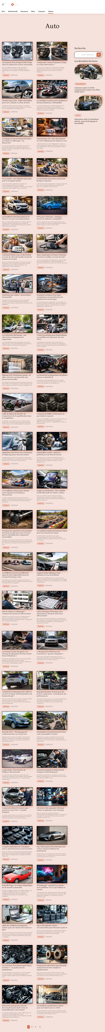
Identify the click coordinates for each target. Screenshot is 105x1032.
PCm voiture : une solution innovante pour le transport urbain (16, 180)
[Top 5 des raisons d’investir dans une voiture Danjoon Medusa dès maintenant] (52, 835)
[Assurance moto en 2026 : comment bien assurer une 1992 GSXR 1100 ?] (88, 72)
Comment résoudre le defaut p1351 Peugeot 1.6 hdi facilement (50, 771)
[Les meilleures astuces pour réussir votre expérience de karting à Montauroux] (17, 479)
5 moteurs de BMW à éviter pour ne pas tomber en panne (50, 415)
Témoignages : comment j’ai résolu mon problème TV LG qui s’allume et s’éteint (51, 887)
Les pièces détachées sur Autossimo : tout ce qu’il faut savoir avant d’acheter (17, 848)
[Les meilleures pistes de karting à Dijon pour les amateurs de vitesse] (52, 519)
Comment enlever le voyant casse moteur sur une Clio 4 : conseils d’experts (15, 810)
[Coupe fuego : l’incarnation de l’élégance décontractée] (17, 758)
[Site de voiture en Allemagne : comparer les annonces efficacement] (17, 600)
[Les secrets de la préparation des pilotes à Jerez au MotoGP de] (52, 364)
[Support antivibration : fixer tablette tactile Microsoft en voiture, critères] (52, 479)
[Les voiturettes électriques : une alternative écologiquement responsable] (17, 324)
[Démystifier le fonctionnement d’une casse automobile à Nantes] (52, 720)
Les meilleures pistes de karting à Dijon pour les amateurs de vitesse (52, 532)
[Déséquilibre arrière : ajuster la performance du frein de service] (52, 441)
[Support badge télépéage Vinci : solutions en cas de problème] (52, 561)
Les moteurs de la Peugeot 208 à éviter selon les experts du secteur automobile (17, 64)
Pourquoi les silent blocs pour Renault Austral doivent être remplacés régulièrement (51, 968)
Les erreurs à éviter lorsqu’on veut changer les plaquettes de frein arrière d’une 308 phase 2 (17, 654)
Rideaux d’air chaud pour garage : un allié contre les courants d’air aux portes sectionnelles (16, 377)
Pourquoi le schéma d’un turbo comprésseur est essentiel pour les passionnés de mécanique (50, 297)
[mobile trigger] (4, 4)
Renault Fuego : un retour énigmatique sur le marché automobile (17, 886)
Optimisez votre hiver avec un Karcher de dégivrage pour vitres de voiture (17, 454)
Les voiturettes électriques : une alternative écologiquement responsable (14, 337)
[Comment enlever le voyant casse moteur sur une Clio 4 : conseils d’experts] (17, 796)
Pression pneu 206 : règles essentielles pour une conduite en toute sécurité (17, 102)
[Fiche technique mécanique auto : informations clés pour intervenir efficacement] (52, 600)
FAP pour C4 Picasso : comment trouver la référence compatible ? (49, 218)
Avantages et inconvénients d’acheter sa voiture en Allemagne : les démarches (16, 141)
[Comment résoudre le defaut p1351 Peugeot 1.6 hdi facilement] (52, 758)
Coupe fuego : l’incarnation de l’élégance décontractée (14, 771)
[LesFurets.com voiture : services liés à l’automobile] (17, 283)
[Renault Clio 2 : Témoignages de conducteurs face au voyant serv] (17, 720)
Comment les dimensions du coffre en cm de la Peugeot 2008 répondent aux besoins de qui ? (17, 694)
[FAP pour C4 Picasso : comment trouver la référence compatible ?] (52, 205)
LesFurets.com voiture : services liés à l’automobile (16, 296)
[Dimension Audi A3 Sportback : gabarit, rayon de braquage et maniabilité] (88, 103)
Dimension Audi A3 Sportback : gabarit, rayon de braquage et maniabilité (86, 121)
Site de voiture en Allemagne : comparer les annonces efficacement (16, 613)
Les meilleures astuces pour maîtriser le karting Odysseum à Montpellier (52, 102)
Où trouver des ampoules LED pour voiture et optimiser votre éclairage (50, 809)
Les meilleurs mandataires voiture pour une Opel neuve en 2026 (50, 1007)
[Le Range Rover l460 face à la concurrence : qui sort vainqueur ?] (52, 640)
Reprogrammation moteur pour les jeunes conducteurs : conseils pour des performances (51, 694)
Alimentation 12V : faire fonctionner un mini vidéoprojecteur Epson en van (52, 140)
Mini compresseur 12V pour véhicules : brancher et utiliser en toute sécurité (52, 256)
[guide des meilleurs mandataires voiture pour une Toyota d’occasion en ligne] (17, 914)
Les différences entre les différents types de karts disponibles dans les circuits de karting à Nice (15, 575)
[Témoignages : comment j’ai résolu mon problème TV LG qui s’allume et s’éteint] (52, 874)
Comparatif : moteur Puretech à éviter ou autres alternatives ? (51, 64)
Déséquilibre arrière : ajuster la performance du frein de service (49, 454)
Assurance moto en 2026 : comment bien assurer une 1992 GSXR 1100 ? (87, 90)
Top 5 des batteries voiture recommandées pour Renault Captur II (52, 927)
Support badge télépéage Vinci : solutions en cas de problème (49, 574)
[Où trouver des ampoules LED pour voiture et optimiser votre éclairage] (52, 796)
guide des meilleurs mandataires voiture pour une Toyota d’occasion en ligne (17, 928)
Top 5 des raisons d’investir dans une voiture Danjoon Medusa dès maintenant (51, 849)
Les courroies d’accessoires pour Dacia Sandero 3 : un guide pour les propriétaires (16, 968)
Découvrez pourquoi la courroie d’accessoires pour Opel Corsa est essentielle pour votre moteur (15, 1008)
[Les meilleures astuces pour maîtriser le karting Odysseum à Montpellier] (52, 89)
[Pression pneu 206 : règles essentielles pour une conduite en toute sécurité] (17, 89)
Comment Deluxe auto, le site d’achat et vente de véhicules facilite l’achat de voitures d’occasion (17, 257)
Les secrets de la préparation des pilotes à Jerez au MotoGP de (52, 376)
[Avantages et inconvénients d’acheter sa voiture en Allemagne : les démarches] (17, 127)
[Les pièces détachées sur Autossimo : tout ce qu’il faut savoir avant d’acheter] (17, 835)
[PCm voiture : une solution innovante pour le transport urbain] (17, 167)
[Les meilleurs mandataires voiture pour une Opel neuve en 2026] (52, 994)
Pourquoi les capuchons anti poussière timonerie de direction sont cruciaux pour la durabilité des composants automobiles (17, 534)
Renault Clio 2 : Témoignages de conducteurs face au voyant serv (14, 733)
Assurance (80, 84)
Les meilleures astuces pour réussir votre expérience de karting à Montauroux (15, 493)
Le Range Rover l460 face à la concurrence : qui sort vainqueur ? (50, 653)
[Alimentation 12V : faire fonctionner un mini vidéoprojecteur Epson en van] (52, 127)
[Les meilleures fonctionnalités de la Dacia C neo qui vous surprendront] (17, 205)
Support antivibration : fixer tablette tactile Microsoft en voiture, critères (51, 492)
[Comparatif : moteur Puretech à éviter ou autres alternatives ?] (52, 51)
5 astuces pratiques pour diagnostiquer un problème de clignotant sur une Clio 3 (52, 337)
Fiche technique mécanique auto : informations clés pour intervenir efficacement (50, 614)
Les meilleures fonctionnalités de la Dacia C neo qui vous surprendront (16, 218)
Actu (78, 115)
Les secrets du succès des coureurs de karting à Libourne (51, 180)
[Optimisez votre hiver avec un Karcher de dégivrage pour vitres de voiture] (17, 441)
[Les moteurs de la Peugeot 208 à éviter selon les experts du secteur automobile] (17, 51)
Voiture (6, 75)
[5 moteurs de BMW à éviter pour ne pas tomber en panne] (52, 402)
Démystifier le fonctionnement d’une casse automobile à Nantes (51, 733)
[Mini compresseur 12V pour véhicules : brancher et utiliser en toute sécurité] (52, 243)
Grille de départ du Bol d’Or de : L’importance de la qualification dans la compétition (16, 416)
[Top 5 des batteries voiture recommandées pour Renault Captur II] (52, 914)
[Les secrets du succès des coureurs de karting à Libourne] (52, 167)
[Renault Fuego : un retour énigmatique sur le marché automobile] (17, 874)
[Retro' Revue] (15, 4)
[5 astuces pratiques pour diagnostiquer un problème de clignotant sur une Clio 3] (52, 324)
